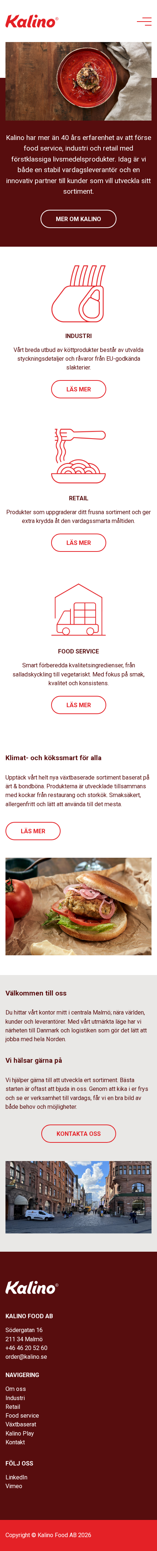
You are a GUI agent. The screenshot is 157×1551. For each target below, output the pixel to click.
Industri (15, 1398)
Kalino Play (19, 1433)
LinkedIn (16, 1477)
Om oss (15, 1388)
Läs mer (78, 389)
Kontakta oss (79, 1133)
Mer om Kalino (78, 219)
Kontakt (15, 1442)
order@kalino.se (26, 1356)
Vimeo (13, 1486)
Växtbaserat (20, 1424)
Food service (22, 1415)
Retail (12, 1406)
